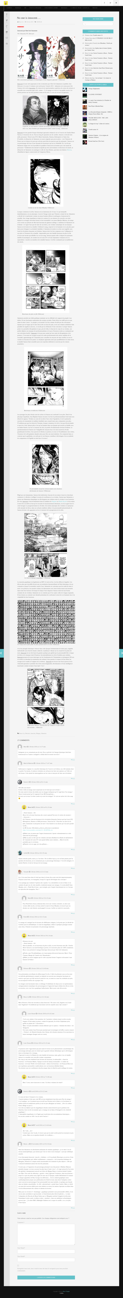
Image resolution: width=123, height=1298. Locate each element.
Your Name (21, 1248)
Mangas (38, 733)
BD (25, 8)
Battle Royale (63, 501)
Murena (69, 150)
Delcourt (27, 733)
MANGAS (18, 8)
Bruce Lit (21, 22)
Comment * (20, 1222)
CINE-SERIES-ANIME (51, 8)
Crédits (61, 1293)
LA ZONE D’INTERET (95, 94)
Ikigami (54, 501)
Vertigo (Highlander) (94, 88)
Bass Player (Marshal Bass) (96, 106)
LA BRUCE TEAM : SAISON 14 (80, 8)
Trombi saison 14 (97, 35)
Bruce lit (30, 807)
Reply (73, 759)
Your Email (21, 1256)
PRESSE (95, 8)
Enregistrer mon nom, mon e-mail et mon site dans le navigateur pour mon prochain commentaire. (42, 1269)
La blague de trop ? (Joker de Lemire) (99, 123)
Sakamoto (43, 733)
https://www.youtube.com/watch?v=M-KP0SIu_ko (38, 830)
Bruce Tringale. (66, 1291)
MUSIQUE (64, 8)
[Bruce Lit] (6, 3)
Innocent (33, 733)
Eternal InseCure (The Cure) (96, 141)
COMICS (9, 8)
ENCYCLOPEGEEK (35, 8)
